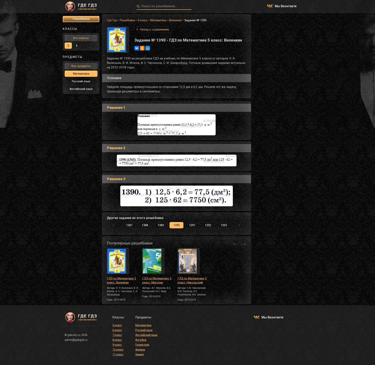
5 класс (143, 20)
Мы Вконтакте (285, 6)
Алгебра (140, 339)
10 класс (117, 349)
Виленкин (175, 20)
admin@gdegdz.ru (76, 339)
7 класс (117, 335)
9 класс (117, 344)
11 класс (117, 354)
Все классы (81, 38)
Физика (140, 349)
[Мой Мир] (147, 48)
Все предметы (81, 66)
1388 (145, 225)
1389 (161, 225)
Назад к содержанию (154, 29)
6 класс (117, 330)
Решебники (127, 20)
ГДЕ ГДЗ (81, 6)
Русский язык (81, 81)
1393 (224, 225)
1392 (208, 225)
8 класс (117, 339)
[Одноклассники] (142, 48)
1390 (176, 225)
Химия (139, 354)
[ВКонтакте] (136, 48)
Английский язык (81, 89)
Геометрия (142, 344)
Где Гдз (112, 20)
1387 (129, 225)
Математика (158, 20)
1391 (192, 225)
